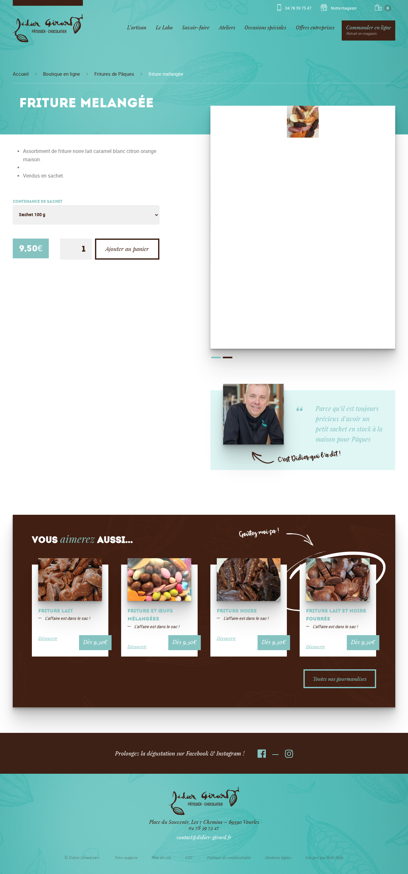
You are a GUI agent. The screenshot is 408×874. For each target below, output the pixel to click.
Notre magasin (343, 8)
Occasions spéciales (265, 27)
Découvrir (47, 638)
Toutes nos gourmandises (340, 678)
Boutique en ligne (61, 74)
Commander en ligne (368, 30)
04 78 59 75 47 (298, 8)
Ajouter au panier (127, 249)
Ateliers (227, 27)
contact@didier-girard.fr (204, 837)
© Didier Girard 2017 (82, 857)
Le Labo (164, 27)
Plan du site (161, 857)
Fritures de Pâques (114, 74)
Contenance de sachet (37, 202)
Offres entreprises (315, 27)
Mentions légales (278, 857)
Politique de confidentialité (229, 857)
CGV (189, 857)
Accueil (21, 74)
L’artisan (136, 27)
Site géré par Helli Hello (324, 857)
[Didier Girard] (48, 30)
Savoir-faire (195, 27)
